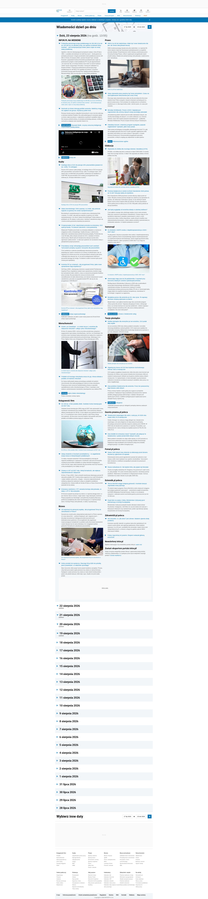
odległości (119, 403)
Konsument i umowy (93, 859)
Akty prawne (91, 872)
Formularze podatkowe (142, 882)
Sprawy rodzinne (92, 855)
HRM (73, 865)
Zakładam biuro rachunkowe (127, 855)
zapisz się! (139, 544)
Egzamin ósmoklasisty (78, 886)
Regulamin (103, 895)
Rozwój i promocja (61, 881)
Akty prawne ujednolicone (94, 882)
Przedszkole (75, 875)
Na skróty (138, 872)
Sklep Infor (91, 865)
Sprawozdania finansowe (126, 863)
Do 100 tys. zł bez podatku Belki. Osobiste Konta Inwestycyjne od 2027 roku (80, 450)
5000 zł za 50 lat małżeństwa (115, 89)
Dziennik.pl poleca (113, 480)
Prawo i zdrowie (92, 867)
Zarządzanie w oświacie (78, 882)
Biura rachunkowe (125, 853)
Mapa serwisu (141, 895)
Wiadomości (139, 855)
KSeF (145, 15)
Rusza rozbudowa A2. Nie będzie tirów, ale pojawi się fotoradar (128, 467)
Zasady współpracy (115, 555)
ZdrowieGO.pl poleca (114, 515)
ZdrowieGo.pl (139, 875)
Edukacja (138, 15)
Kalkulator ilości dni (109, 877)
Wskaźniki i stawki (125, 872)
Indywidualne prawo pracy (79, 855)
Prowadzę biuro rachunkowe (127, 857)
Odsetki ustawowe (124, 882)
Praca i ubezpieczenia (109, 859)
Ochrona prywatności (69, 895)
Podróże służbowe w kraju (126, 875)
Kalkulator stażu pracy (109, 882)
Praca (89, 863)
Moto (118, 15)
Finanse (138, 859)
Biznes (80, 15)
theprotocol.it (139, 884)
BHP (73, 863)
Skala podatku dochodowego (127, 884)
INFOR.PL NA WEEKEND (70, 40)
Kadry (73, 15)
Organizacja (59, 875)
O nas (58, 895)
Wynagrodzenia (76, 857)
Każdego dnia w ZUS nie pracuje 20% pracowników (74, 204)
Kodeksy (90, 884)
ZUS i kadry (59, 861)
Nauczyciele (75, 879)
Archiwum (138, 877)
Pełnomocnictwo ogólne (120, 141)
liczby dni (73, 157)
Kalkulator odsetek (109, 881)
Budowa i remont (140, 861)
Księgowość (64, 15)
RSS (117, 895)
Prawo (99, 15)
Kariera (111, 895)
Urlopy (74, 861)
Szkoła (74, 877)
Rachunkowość (60, 857)
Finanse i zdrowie (108, 865)
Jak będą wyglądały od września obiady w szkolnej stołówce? (127, 209)
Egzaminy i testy (76, 881)
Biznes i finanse (108, 855)
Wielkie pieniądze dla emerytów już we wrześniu (120, 363)
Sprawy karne (91, 857)
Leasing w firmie (108, 863)
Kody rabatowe (139, 879)
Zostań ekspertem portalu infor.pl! (121, 548)
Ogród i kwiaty (139, 863)
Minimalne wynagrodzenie (126, 877)
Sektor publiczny (89, 15)
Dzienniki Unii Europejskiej (95, 881)
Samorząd (109, 226)
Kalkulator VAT (107, 879)
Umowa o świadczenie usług (127, 314)
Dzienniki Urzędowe (93, 879)
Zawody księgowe (61, 863)
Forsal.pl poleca (112, 449)
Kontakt (123, 895)
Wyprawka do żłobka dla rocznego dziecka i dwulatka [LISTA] (127, 149)
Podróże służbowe (124, 881)
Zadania (58, 879)
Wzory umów (139, 881)
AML (121, 865)
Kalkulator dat (107, 875)
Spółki (105, 857)
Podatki (58, 855)
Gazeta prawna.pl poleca (116, 412)
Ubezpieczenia (76, 859)
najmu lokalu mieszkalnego (76, 393)
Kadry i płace (59, 882)
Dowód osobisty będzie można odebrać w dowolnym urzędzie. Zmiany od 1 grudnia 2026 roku (101, 20)
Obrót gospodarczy (61, 859)
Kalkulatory (107, 872)
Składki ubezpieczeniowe (126, 879)
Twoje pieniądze (109, 15)
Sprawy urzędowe (92, 861)
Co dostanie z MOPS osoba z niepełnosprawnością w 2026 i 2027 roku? (126, 274)
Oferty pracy (139, 886)
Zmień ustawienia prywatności (87, 895)
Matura (74, 884)
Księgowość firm (66, 400)
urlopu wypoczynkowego (77, 314)
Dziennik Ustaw (92, 875)
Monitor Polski (91, 877)
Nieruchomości (127, 15)
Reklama (131, 895)
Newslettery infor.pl (114, 541)
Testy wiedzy (75, 888)
